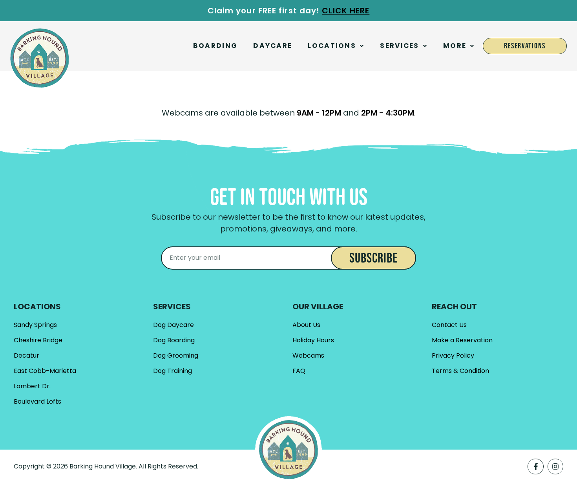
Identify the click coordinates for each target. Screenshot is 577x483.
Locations (332, 45)
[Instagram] (555, 466)
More (454, 45)
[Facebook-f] (535, 466)
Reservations (525, 45)
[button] (336, 46)
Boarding (215, 45)
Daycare (272, 45)
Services (399, 45)
